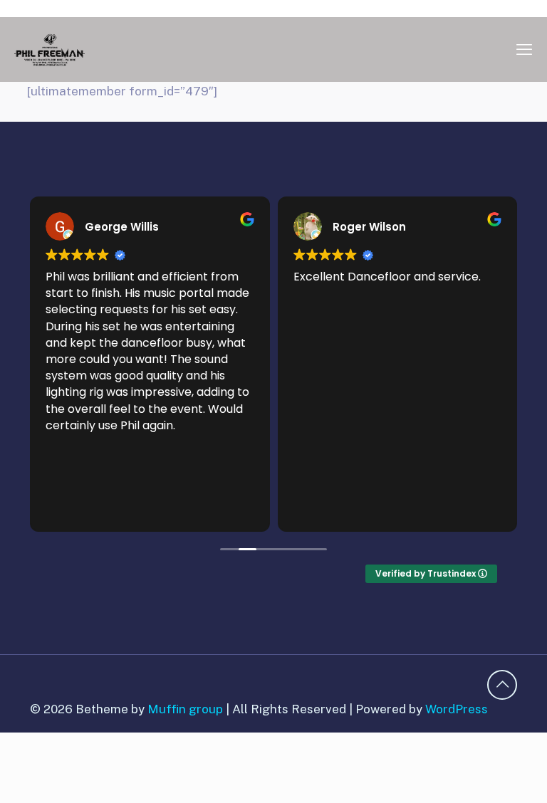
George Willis (122, 226)
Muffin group (185, 709)
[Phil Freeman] (49, 49)
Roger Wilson (369, 226)
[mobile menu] (524, 49)
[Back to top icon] (502, 685)
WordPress (456, 709)
